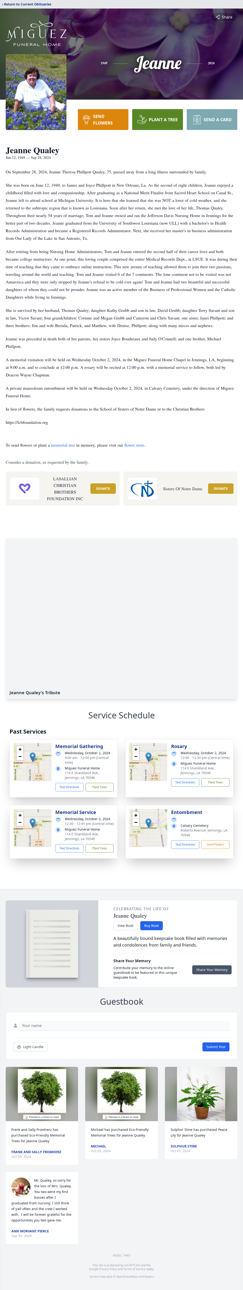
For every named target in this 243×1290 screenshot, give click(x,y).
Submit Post (215, 1047)
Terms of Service (134, 1269)
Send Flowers (215, 844)
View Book (125, 925)
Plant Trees (99, 787)
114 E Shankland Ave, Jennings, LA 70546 (82, 775)
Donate (103, 488)
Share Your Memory (212, 969)
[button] (33, 757)
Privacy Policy (108, 1269)
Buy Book (151, 925)
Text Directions (69, 787)
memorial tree (63, 445)
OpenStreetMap (126, 1277)
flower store (134, 445)
